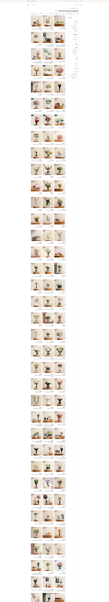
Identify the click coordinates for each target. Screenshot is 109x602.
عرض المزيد (76, 30)
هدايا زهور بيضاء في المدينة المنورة (72, 8)
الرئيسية (77, 8)
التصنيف (70, 17)
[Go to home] (55, 4)
